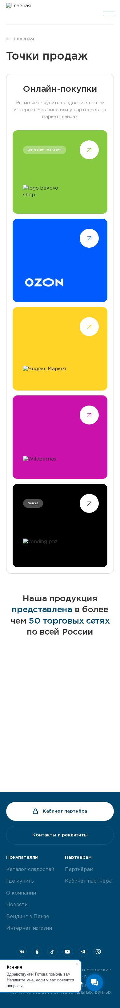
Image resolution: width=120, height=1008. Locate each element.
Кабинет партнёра (65, 811)
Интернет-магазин (29, 928)
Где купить (20, 881)
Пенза (60, 525)
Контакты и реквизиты (60, 835)
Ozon (60, 260)
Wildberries (60, 437)
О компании (21, 893)
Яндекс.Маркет (60, 349)
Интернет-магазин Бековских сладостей (60, 172)
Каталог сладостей (30, 869)
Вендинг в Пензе (27, 916)
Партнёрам (79, 869)
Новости (17, 904)
